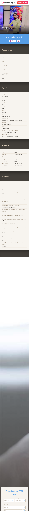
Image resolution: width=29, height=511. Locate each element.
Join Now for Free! (22, 2)
